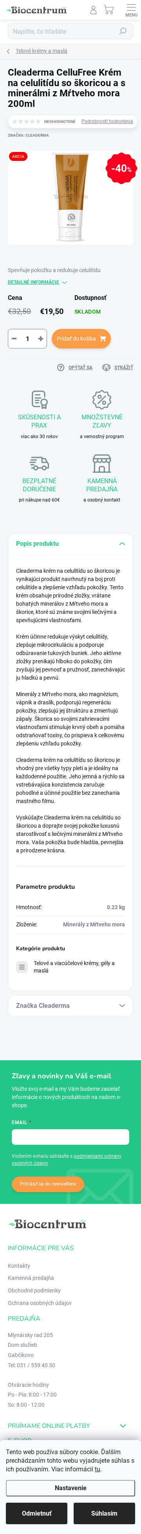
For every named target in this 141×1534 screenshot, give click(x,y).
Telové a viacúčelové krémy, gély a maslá (74, 967)
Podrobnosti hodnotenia (107, 121)
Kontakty (19, 1266)
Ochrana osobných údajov (40, 1303)
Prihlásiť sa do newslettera (48, 1184)
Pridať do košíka (76, 339)
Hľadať (123, 31)
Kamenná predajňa (31, 1278)
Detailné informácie (33, 282)
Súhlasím (104, 1513)
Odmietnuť (37, 1513)
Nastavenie (71, 1488)
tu (97, 1469)
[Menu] (131, 10)
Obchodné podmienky (34, 1290)
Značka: (28, 135)
